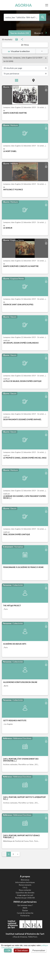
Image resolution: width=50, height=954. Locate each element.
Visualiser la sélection (20, 51)
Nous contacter (25, 890)
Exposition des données (25, 892)
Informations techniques (25, 882)
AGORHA (23, 5)
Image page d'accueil (25, 895)
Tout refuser (22, 950)
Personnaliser (38, 950)
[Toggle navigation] (47, 5)
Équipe (25, 910)
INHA (25, 908)
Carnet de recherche (25, 913)
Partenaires (25, 915)
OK (8, 950)
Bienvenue (25, 879)
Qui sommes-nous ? (25, 905)
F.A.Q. (25, 887)
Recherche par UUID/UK (25, 897)
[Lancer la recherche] (42, 17)
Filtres (26, 45)
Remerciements (25, 885)
